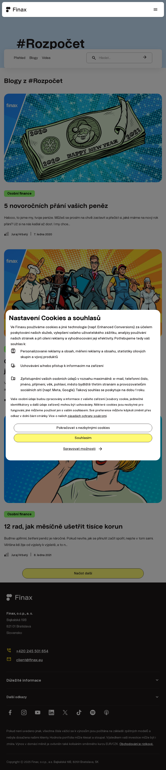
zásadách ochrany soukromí (87, 416)
